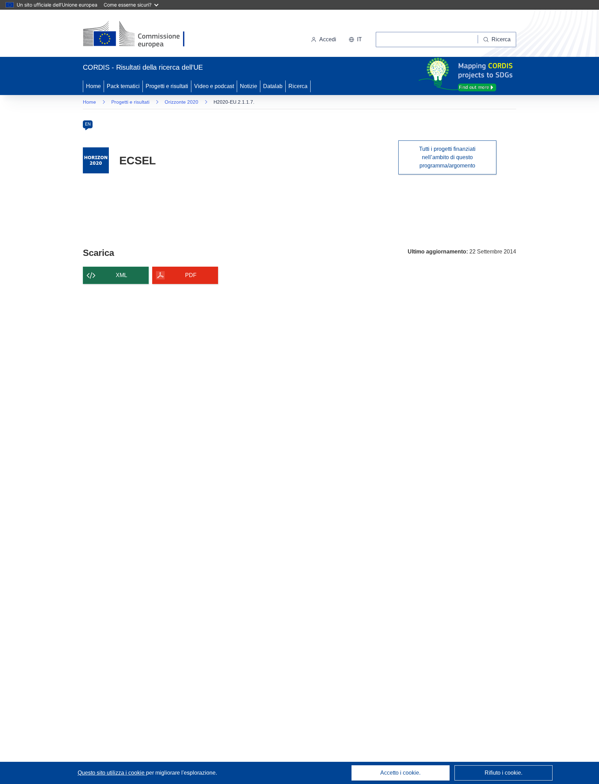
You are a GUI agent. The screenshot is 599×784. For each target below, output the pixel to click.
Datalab (273, 86)
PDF (191, 275)
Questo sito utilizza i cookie (112, 773)
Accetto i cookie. (400, 773)
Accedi (327, 39)
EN (88, 124)
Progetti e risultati (167, 86)
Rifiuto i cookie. (503, 773)
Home (93, 86)
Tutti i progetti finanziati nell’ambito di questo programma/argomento (447, 157)
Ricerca (297, 86)
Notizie (248, 86)
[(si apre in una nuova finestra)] (138, 35)
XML (121, 275)
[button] (355, 39)
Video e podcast (214, 86)
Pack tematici (123, 86)
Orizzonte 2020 (181, 102)
